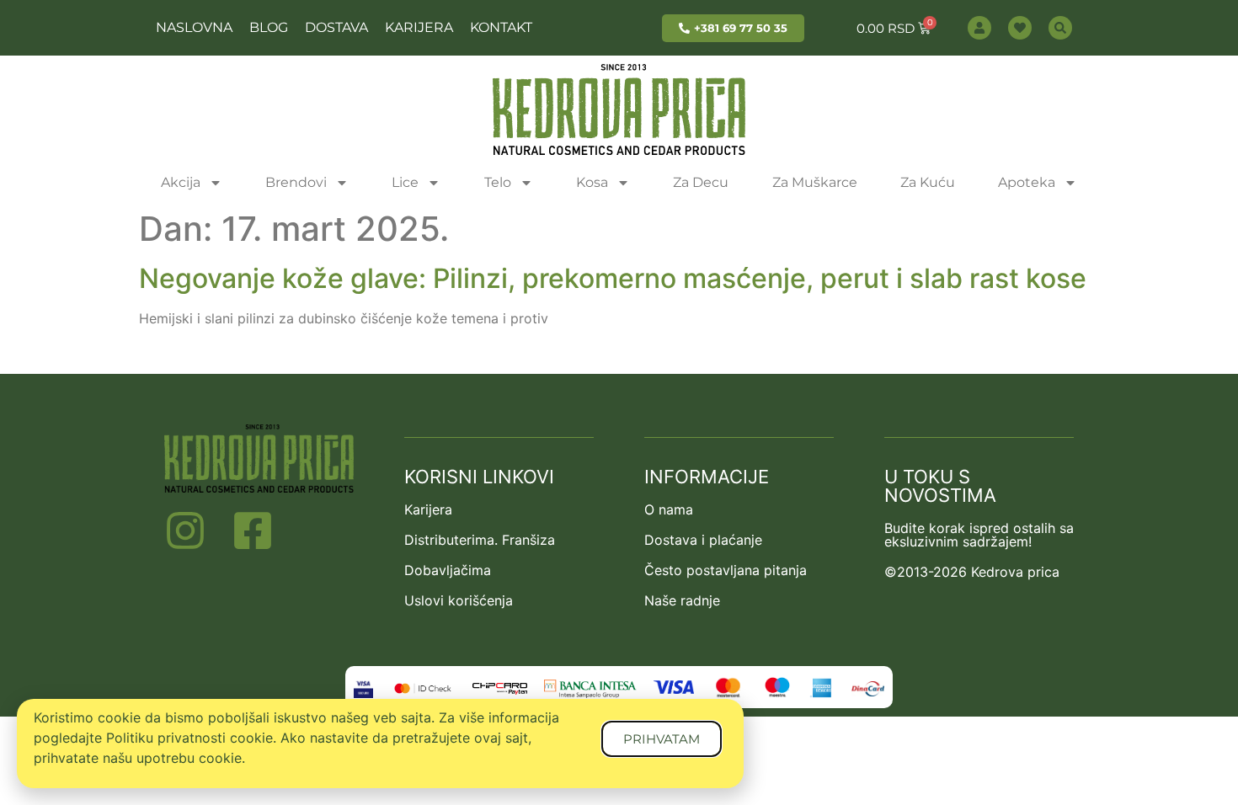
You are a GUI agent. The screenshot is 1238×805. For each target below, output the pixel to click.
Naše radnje (682, 600)
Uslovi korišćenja (458, 600)
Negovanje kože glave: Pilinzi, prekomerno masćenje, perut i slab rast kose (612, 278)
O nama (668, 509)
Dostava (336, 27)
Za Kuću (927, 182)
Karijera (419, 27)
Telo (497, 182)
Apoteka (1026, 182)
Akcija (180, 182)
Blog (268, 27)
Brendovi (296, 182)
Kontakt (501, 27)
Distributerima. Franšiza (479, 539)
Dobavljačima (447, 570)
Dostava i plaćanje (703, 539)
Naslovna (194, 27)
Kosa (592, 182)
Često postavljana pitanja (725, 570)
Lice (405, 182)
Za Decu (700, 182)
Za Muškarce (814, 182)
